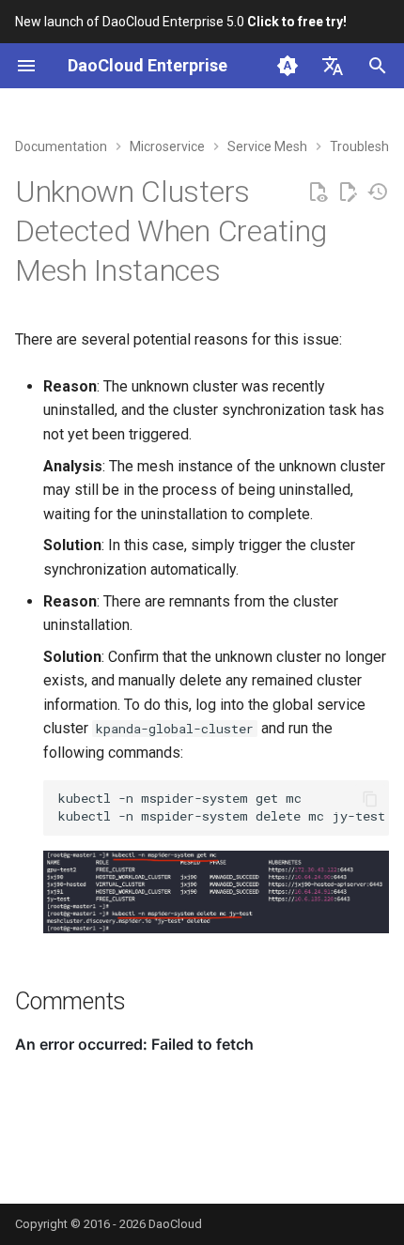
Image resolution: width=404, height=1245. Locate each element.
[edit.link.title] (347, 192)
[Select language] (332, 66)
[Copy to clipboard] (370, 799)
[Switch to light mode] (287, 66)
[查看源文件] (317, 192)
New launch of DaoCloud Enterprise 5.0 (181, 21)
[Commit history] (377, 192)
